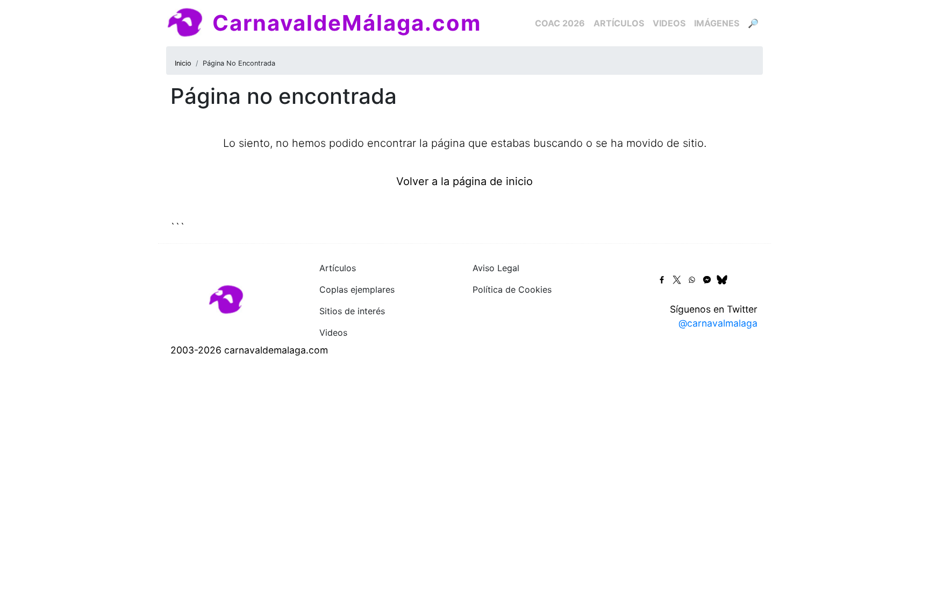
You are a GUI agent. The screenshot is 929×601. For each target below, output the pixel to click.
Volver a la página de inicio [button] (464, 181)
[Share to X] (676, 279)
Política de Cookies (512, 289)
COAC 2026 (560, 23)
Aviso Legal (496, 268)
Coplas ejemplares (357, 289)
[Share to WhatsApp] (692, 279)
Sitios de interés (352, 311)
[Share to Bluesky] (722, 279)
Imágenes (716, 23)
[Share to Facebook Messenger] (707, 279)
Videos (669, 23)
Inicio (183, 63)
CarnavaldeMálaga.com (346, 23)
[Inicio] (189, 23)
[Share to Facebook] (661, 279)
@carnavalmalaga (718, 323)
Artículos (619, 23)
